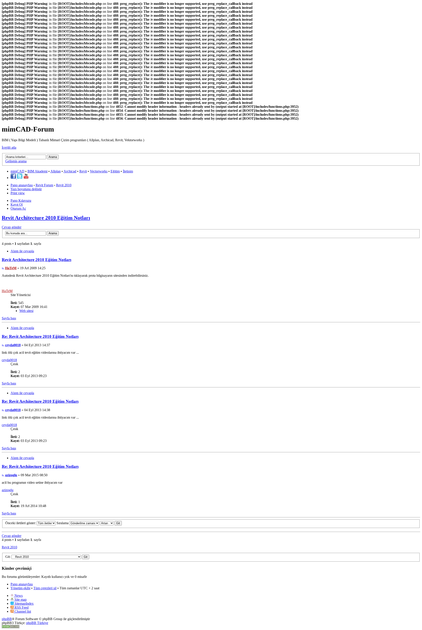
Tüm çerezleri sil (44, 588)
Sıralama (62, 523)
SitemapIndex (24, 603)
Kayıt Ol (17, 204)
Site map (20, 599)
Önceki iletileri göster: (21, 523)
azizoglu (11, 475)
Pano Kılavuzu (21, 200)
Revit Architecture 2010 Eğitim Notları (46, 218)
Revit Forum (44, 185)
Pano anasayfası (22, 185)
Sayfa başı (9, 318)
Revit (83, 171)
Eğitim (115, 171)
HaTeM (10, 268)
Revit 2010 (63, 185)
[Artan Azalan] (111, 523)
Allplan (55, 171)
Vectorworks (98, 171)
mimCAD (17, 171)
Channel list (22, 611)
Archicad (70, 171)
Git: (8, 557)
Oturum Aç (18, 208)
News (18, 595)
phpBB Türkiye (37, 623)
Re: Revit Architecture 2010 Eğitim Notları (40, 336)
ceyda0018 (13, 345)
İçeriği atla (9, 147)
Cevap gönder (11, 227)
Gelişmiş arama (16, 161)
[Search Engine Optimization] (10, 627)
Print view (18, 193)
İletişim (128, 171)
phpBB (7, 619)
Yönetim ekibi (20, 588)
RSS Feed (21, 607)
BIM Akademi (37, 171)
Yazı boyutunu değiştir (26, 189)
